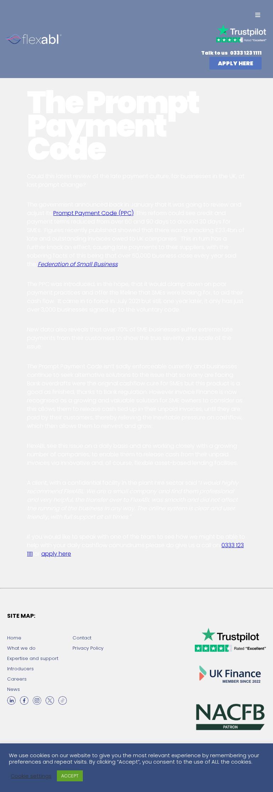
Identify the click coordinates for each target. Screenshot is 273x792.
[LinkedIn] (11, 700)
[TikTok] (62, 700)
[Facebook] (24, 700)
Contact (82, 637)
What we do (21, 648)
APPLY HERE (235, 63)
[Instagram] (37, 700)
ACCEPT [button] (70, 775)
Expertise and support (32, 658)
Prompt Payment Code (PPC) (93, 213)
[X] (50, 700)
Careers (17, 679)
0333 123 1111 (245, 52)
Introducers (20, 668)
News (13, 689)
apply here (56, 554)
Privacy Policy (88, 648)
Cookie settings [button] (31, 776)
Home (14, 637)
